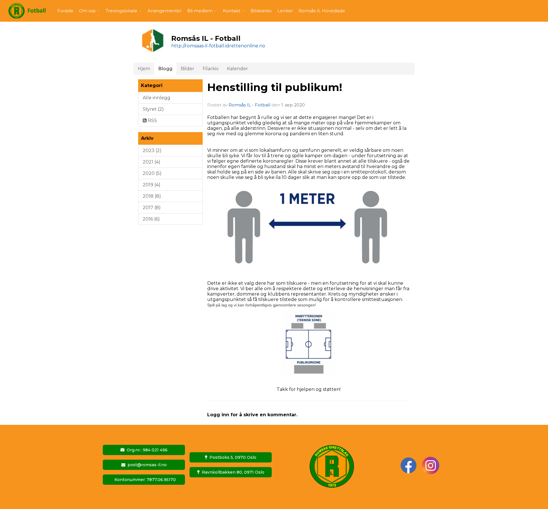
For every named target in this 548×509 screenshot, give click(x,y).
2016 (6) (151, 219)
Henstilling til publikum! (274, 87)
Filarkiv (211, 68)
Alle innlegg (156, 97)
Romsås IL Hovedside (322, 10)
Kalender (237, 68)
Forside (65, 10)
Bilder (187, 68)
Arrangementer (165, 10)
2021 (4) (151, 162)
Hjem (144, 68)
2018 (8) (152, 196)
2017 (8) (152, 207)
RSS (152, 120)
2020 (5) (152, 173)
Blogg (165, 68)
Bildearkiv (261, 10)
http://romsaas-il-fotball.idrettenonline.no (218, 46)
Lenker (285, 10)
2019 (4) (151, 184)
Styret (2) (153, 109)
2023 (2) (152, 150)
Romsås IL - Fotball (249, 105)
